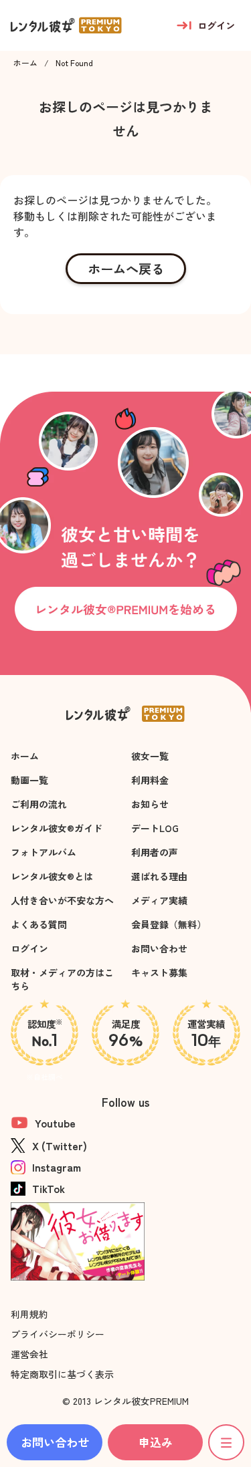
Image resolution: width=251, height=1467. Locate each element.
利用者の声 (154, 852)
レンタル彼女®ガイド (56, 828)
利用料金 (150, 780)
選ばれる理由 (159, 876)
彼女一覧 (150, 756)
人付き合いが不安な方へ (62, 900)
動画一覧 (29, 780)
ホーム (25, 62)
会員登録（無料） (168, 924)
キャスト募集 (159, 972)
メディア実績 (159, 900)
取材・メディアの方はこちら (62, 979)
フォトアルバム (43, 852)
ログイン (29, 948)
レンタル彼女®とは (52, 876)
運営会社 (29, 1354)
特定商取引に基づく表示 (62, 1374)
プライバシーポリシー (57, 1334)
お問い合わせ (159, 948)
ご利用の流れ (39, 804)
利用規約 (29, 1314)
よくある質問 (39, 924)
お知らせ (150, 804)
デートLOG (155, 828)
